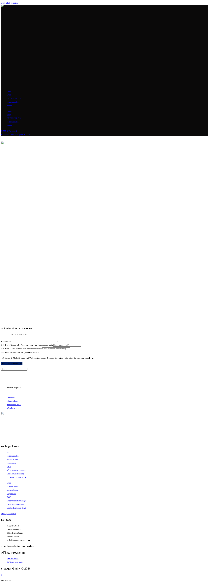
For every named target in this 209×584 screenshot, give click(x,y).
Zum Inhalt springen (9, 3)
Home (9, 91)
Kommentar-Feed (14, 405)
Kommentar (6, 342)
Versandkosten (12, 459)
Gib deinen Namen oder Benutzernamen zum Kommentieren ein (27, 345)
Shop (9, 95)
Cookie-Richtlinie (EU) (16, 477)
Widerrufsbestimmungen (16, 470)
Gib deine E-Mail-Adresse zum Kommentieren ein (21, 349)
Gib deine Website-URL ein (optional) (16, 352)
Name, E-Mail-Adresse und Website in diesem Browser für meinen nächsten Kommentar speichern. (49, 358)
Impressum (11, 463)
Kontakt (10, 105)
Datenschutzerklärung (15, 474)
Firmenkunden (12, 102)
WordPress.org (13, 408)
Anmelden (11, 397)
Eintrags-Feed (12, 401)
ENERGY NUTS (14, 98)
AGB (9, 466)
